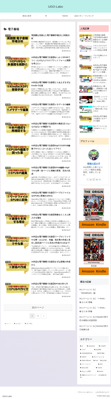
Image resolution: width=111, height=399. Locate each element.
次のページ (38, 307)
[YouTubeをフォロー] (90, 179)
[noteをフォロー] (93, 179)
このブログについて (102, 392)
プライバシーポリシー (85, 392)
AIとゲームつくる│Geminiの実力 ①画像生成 (94, 328)
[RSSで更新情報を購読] (99, 179)
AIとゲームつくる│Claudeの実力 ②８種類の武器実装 (94, 318)
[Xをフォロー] (87, 179)
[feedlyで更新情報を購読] (96, 179)
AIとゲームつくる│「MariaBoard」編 (87, 291)
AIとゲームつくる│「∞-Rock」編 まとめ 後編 (92, 300)
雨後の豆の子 (93, 163)
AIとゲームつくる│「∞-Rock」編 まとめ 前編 (92, 309)
